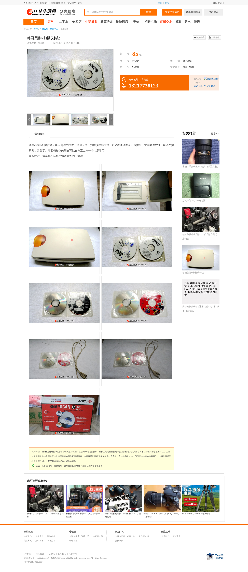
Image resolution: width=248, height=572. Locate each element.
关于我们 (28, 554)
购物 (53, 3)
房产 (36, 3)
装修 (42, 3)
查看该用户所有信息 (204, 86)
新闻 (31, 3)
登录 (167, 3)
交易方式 (28, 540)
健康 (80, 3)
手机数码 (44, 29)
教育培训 (107, 21)
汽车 (47, 3)
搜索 (148, 12)
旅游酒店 (122, 21)
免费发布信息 (172, 12)
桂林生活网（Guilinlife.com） (37, 558)
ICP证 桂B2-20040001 (33, 562)
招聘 (74, 3)
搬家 (178, 21)
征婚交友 (166, 21)
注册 (160, 3)
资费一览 (85, 536)
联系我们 (62, 554)
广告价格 (51, 554)
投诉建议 (213, 12)
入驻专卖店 (74, 536)
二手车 (63, 21)
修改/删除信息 (193, 12)
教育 (63, 3)
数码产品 (54, 29)
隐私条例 (51, 536)
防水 (188, 21)
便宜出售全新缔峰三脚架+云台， (197, 513)
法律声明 (73, 554)
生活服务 (91, 21)
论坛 (69, 3)
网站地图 (40, 554)
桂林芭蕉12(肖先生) (139, 79)
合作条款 (73, 540)
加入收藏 (200, 37)
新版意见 (177, 536)
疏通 (197, 21)
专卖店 (76, 21)
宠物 (136, 21)
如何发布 (28, 536)
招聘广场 (151, 21)
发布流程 (39, 536)
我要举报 (215, 37)
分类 (58, 3)
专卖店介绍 (98, 536)
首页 (26, 3)
